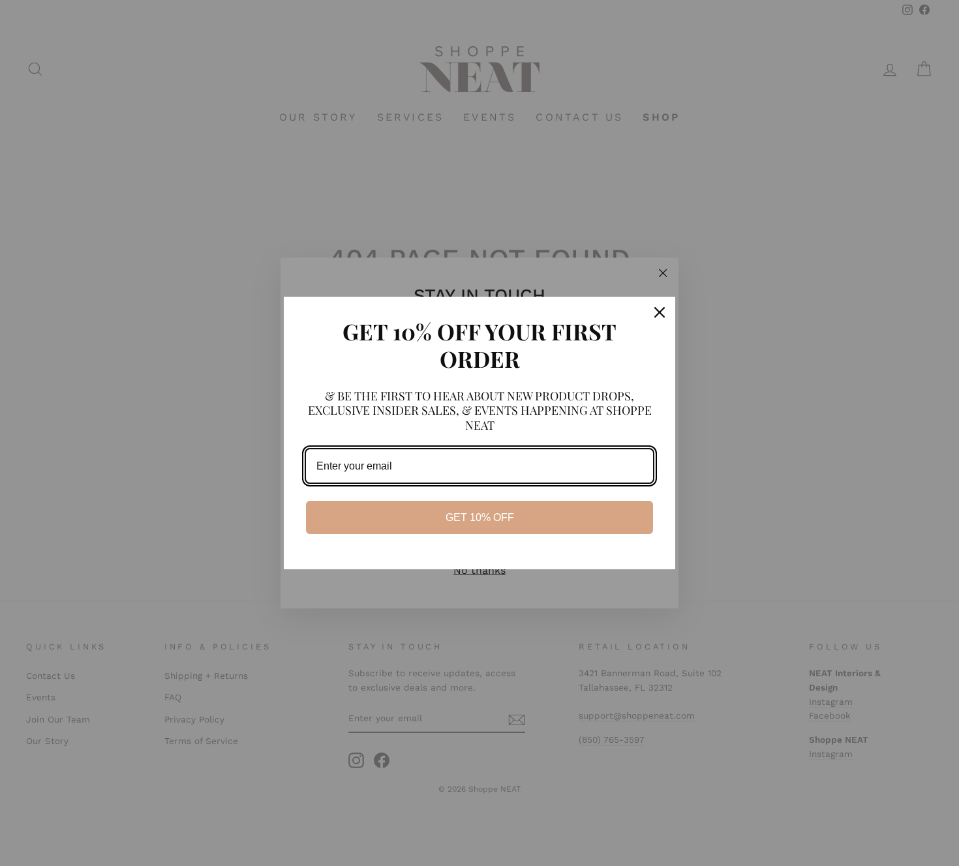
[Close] (659, 312)
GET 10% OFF (480, 517)
